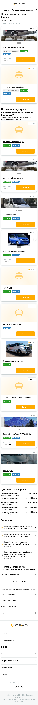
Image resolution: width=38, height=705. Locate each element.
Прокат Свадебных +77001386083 (17, 397)
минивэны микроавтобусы (13, 87)
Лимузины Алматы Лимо (13, 361)
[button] (35, 35)
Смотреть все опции (19, 581)
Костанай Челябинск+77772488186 (17, 434)
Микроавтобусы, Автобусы (13, 47)
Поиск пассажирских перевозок (22, 10)
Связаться (25, 60)
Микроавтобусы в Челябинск (14, 251)
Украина (19, 686)
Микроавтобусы (9, 215)
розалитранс (8, 471)
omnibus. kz (7, 288)
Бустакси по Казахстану (12, 324)
